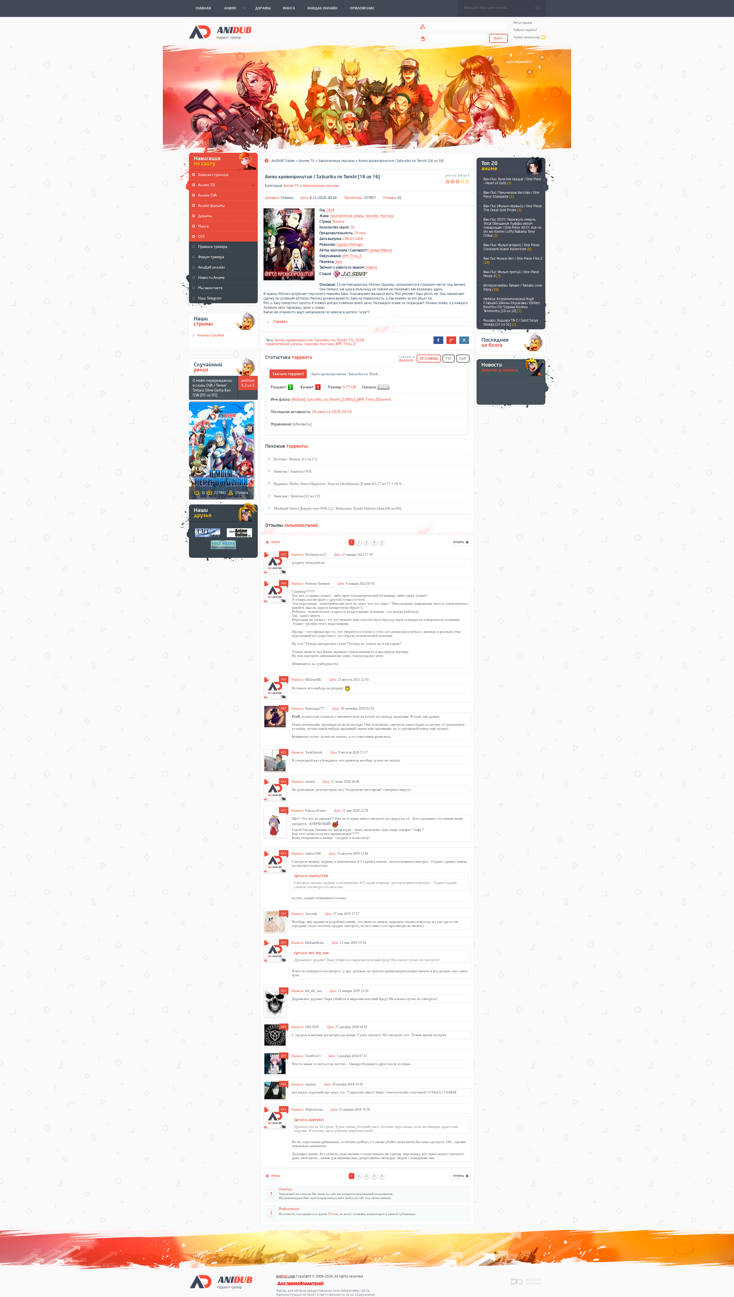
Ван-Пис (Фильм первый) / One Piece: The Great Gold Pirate (512, 208)
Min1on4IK (313, 680)
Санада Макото (380, 250)
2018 (330, 210)
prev (544, 187)
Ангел (280, 340)
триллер (372, 216)
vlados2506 (313, 854)
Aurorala (311, 914)
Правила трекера (212, 246)
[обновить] (302, 424)
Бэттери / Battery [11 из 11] (295, 459)
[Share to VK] (464, 340)
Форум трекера (211, 257)
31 (203, 493)
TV (351, 340)
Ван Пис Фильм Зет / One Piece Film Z (512, 261)
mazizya (310, 1084)
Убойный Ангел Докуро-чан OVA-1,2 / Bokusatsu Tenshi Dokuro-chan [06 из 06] (337, 508)
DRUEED (312, 1027)
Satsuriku (321, 340)
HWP (463, 359)
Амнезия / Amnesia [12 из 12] (297, 496)
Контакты (228, 1246)
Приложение (346, 1248)
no (333, 340)
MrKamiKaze (314, 943)
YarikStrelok (313, 752)
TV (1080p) (428, 359)
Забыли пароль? (525, 30)
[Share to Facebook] (438, 340)
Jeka (338, 262)
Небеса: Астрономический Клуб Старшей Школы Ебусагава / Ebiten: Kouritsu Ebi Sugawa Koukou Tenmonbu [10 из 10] (511, 305)
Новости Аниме (211, 277)
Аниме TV (291, 186)
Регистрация (523, 22)
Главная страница (213, 175)
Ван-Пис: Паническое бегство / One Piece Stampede (511, 195)
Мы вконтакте (210, 288)
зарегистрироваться (323, 1198)
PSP (448, 359)
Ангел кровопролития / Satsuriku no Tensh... (346, 374)
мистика (386, 216)
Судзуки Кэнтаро (350, 244)
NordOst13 (313, 1056)
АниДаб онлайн (211, 267)
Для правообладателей (300, 1283)
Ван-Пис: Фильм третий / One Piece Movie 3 (511, 274)
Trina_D (356, 256)
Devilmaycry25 (315, 555)
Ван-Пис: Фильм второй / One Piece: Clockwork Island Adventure (511, 247)
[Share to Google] (451, 340)
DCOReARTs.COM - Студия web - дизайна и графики (526, 1281)
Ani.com (285, 1276)
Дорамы (205, 216)
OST (201, 236)
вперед (460, 542)
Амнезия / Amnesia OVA (293, 471)
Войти (498, 38)
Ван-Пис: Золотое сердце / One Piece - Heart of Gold (512, 181)
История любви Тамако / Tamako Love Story (512, 287)
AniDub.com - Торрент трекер (220, 31)
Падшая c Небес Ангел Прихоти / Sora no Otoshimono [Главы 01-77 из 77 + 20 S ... (339, 484)
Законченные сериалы (321, 186)
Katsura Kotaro (315, 811)
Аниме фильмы (211, 206)
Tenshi (342, 340)
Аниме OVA (207, 195)
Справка (281, 322)
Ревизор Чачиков (317, 584)
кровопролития (299, 340)
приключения (341, 216)
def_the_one (313, 991)
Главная (200, 1253)
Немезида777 (314, 709)
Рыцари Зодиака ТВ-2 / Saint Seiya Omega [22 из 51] (510, 322)
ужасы (359, 216)
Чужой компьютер (527, 37)
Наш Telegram (209, 298)
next (544, 180)
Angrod (371, 267)
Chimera (287, 198)
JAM (345, 256)
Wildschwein (314, 1110)
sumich (310, 782)
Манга (203, 226)
